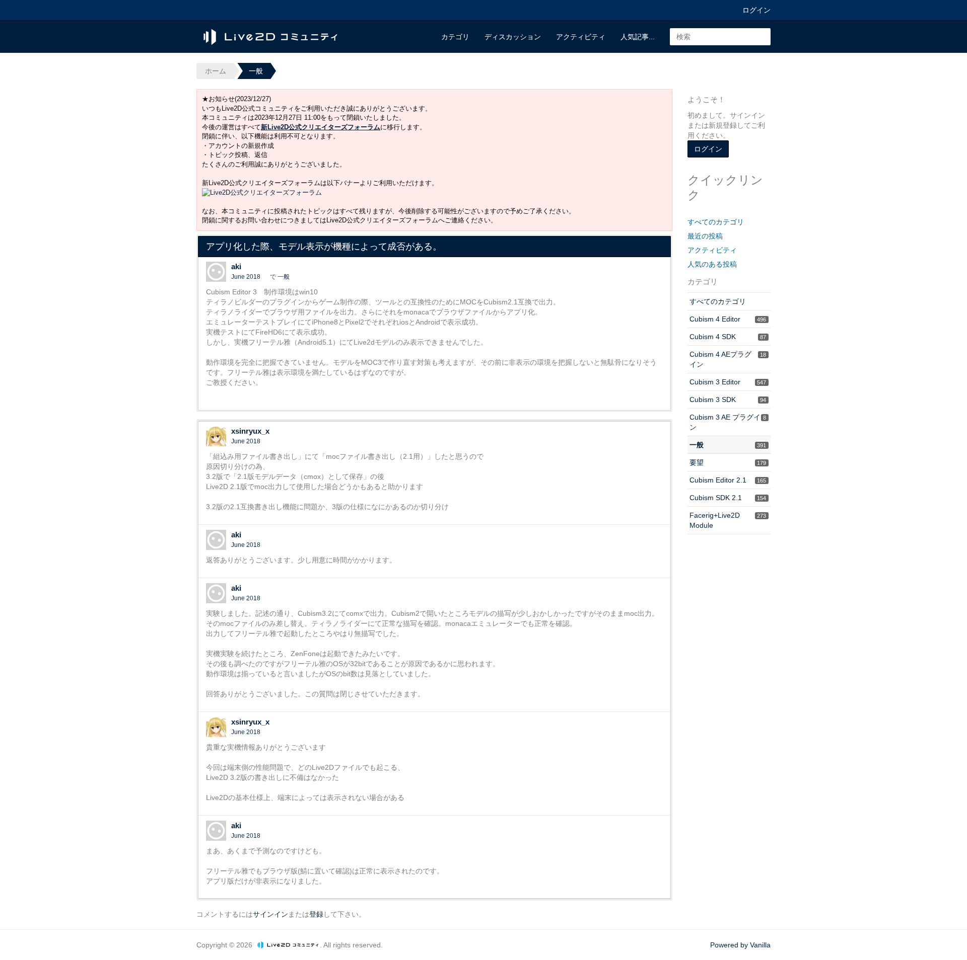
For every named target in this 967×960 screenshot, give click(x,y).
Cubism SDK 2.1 (727, 498)
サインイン (270, 914)
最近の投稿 (705, 236)
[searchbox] (720, 36)
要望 (727, 462)
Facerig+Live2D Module (727, 520)
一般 (284, 276)
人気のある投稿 (712, 264)
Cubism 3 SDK (727, 399)
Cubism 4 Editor (727, 319)
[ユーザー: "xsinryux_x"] (216, 436)
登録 (316, 914)
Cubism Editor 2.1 (727, 480)
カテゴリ (455, 37)
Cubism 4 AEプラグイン (727, 359)
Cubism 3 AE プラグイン (727, 422)
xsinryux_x (250, 431)
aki (236, 266)
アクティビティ (580, 37)
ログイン (756, 10)
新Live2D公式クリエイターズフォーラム (320, 127)
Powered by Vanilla (740, 945)
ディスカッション (513, 37)
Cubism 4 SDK (727, 337)
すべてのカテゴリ (715, 222)
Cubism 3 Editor (727, 382)
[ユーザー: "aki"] (216, 272)
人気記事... (637, 37)
